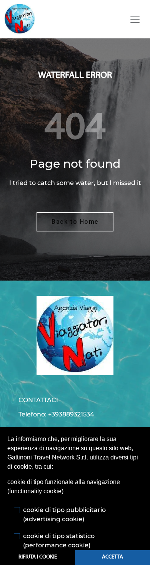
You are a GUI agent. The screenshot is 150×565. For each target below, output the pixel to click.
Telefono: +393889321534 (56, 414)
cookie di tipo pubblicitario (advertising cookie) (64, 514)
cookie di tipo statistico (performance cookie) (59, 540)
